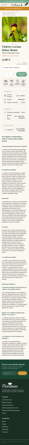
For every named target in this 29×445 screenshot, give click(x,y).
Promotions (5, 432)
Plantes (4, 421)
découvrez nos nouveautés (14, 8)
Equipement (5, 426)
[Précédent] (1, 8)
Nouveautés (5, 429)
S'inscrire (22, 373)
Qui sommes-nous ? (7, 399)
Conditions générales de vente (10, 407)
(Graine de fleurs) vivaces (10, 55)
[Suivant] (27, 8)
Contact (4, 413)
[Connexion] (21, 4)
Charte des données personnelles (10, 410)
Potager (4, 424)
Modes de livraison (7, 402)
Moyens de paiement (7, 405)
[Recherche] (5, 5)
